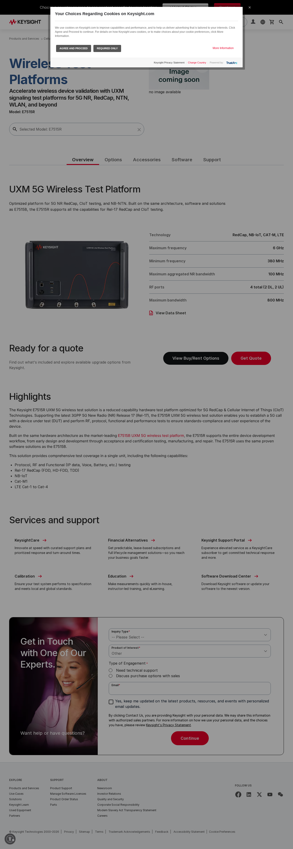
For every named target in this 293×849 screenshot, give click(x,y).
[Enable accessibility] (10, 838)
